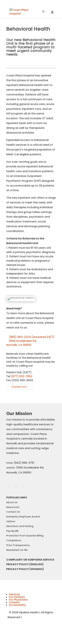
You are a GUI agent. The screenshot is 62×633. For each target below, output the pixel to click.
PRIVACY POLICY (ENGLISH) (24, 564)
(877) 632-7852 (21, 376)
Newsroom (12, 507)
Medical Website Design (38, 617)
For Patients (17, 597)
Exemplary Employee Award (23, 516)
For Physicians (18, 600)
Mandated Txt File (17, 550)
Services (14, 594)
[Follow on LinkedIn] (23, 486)
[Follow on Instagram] (16, 486)
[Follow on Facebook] (9, 486)
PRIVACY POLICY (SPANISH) (25, 569)
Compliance (13, 540)
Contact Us (18, 386)
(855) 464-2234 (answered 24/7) (30, 337)
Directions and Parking (19, 526)
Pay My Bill (12, 531)
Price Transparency (18, 545)
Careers (14, 602)
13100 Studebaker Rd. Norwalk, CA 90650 (21, 343)
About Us (11, 502)
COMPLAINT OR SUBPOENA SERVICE (30, 560)
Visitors (10, 521)
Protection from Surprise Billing (24, 535)
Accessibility (17, 605)
